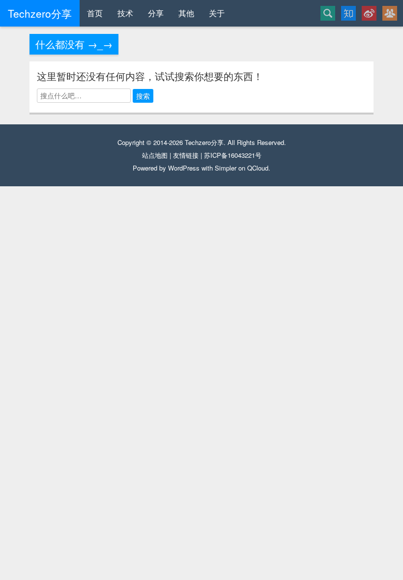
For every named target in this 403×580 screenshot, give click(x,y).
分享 (156, 13)
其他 (186, 13)
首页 (95, 13)
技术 (125, 13)
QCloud (257, 168)
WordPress (184, 168)
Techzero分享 (204, 142)
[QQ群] (389, 13)
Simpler (225, 168)
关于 (217, 13)
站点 (148, 155)
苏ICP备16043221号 (232, 155)
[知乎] (348, 13)
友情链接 (186, 155)
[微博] (369, 13)
